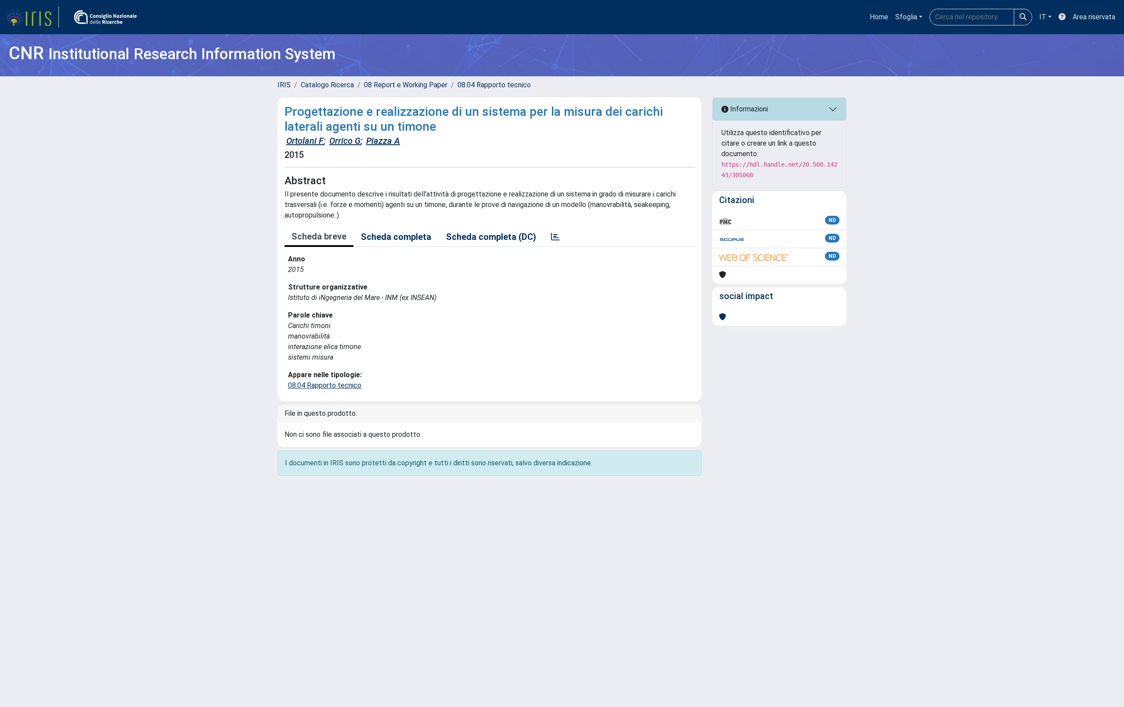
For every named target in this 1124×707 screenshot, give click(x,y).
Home (879, 17)
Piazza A (383, 141)
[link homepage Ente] (105, 17)
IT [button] (1042, 17)
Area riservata (1094, 17)
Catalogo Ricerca (327, 85)
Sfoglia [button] (906, 17)
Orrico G (344, 141)
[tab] (555, 237)
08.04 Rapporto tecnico (494, 85)
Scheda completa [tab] (396, 237)
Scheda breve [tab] (319, 236)
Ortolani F (305, 141)
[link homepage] (32, 17)
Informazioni (748, 109)
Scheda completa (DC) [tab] (491, 237)
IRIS (284, 85)
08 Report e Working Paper (405, 85)
